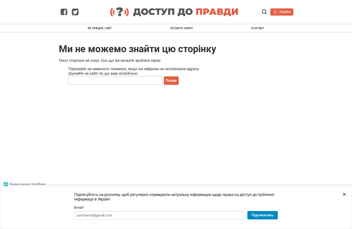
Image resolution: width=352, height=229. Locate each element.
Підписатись (263, 215)
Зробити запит (181, 28)
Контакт (257, 28)
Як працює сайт (100, 28)
